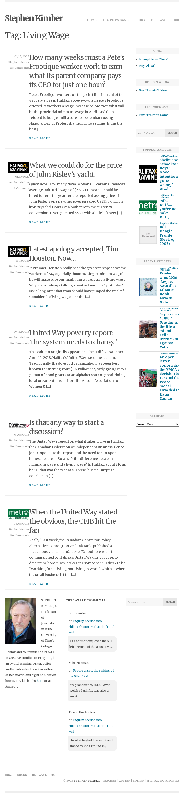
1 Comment (21, 188)
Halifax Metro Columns (167, 196)
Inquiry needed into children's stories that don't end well (91, 626)
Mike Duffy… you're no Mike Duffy (168, 209)
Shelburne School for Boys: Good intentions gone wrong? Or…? (169, 174)
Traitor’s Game (115, 20)
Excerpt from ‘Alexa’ (153, 59)
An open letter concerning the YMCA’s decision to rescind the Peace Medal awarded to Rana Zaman (170, 378)
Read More (40, 138)
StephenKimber (18, 62)
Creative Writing (169, 268)
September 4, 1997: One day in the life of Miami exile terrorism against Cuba (170, 330)
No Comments (19, 67)
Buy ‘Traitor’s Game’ (154, 115)
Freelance (159, 20)
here (40, 681)
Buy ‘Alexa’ (147, 66)
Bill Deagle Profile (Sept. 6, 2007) (167, 235)
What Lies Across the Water (169, 310)
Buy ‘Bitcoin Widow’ (153, 90)
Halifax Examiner (169, 156)
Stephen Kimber (34, 18)
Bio (176, 20)
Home (92, 20)
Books (139, 20)
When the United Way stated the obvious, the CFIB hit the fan (73, 521)
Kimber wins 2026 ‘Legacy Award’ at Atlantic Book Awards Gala (168, 287)
